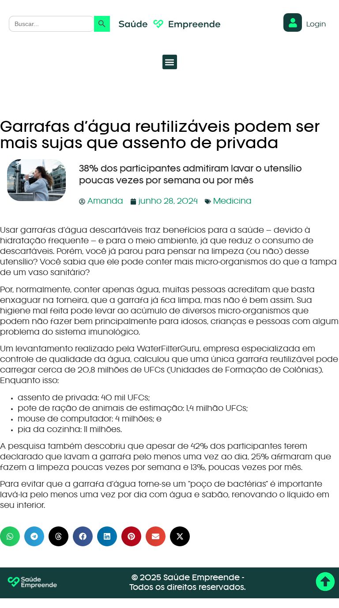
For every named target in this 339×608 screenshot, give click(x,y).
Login (316, 25)
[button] (169, 62)
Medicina (232, 201)
